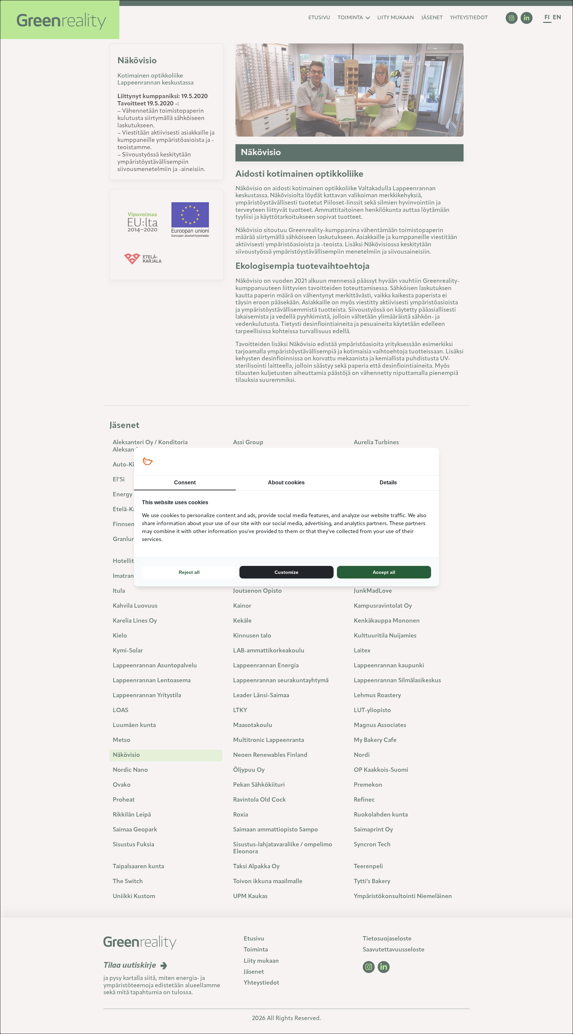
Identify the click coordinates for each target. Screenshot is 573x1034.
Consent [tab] (185, 482)
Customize (286, 572)
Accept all (384, 572)
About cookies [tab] (286, 482)
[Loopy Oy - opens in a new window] (148, 461)
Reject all (189, 572)
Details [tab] (388, 482)
